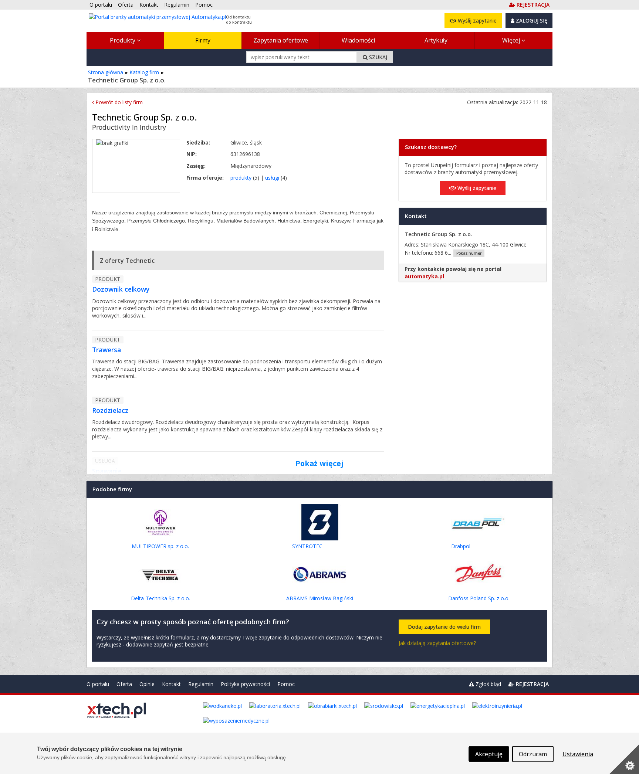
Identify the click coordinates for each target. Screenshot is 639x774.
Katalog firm (144, 72)
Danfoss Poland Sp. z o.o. (479, 598)
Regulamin (200, 684)
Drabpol (460, 546)
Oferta (124, 684)
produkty (240, 177)
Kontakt (171, 684)
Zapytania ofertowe (280, 40)
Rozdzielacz (110, 410)
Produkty (123, 40)
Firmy (202, 40)
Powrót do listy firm (118, 102)
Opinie (147, 684)
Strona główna (105, 72)
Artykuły (436, 40)
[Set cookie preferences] (624, 759)
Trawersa (106, 349)
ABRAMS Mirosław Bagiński (319, 598)
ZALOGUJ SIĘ (530, 20)
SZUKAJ (377, 57)
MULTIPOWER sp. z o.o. (160, 546)
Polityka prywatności (245, 684)
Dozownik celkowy (120, 289)
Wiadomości (358, 40)
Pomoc (286, 684)
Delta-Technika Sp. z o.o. (160, 598)
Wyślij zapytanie (476, 20)
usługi (272, 177)
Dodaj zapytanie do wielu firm (444, 626)
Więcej (511, 40)
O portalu (98, 684)
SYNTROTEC (307, 546)
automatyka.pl (424, 276)
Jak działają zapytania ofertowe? (437, 642)
